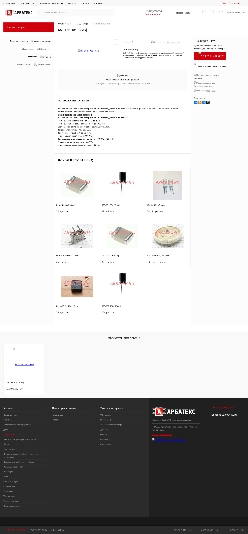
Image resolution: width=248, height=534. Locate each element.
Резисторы (8, 472)
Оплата (85, 3)
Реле (5, 477)
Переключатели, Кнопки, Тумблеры (18, 462)
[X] (208, 102)
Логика (6, 444)
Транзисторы (8, 496)
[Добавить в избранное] (115, 42)
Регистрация (235, 3)
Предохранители (10, 415)
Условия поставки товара (51, 3)
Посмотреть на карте (162, 434)
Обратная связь (16, 530)
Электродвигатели (11, 506)
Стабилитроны (9, 486)
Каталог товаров (16, 27)
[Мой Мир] (204, 102)
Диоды (6, 430)
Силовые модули (10, 481)
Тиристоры (8, 491)
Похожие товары (24, 65)
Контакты (98, 3)
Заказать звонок (152, 14)
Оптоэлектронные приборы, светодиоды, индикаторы (21, 455)
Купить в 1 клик (219, 66)
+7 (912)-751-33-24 (38, 530)
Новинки (55, 420)
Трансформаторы (11, 501)
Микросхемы (8, 449)
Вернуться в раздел (19, 41)
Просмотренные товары (124, 338)
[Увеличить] (88, 51)
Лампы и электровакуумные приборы (19, 439)
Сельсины (7, 420)
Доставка (72, 3)
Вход (224, 3)
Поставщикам (27, 3)
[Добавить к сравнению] (115, 48)
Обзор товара (27, 49)
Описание (32, 57)
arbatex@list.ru (228, 414)
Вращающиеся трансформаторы (17, 425)
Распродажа (57, 415)
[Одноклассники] (200, 102)
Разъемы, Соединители (13, 467)
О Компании (9, 3)
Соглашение (105, 444)
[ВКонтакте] (195, 102)
